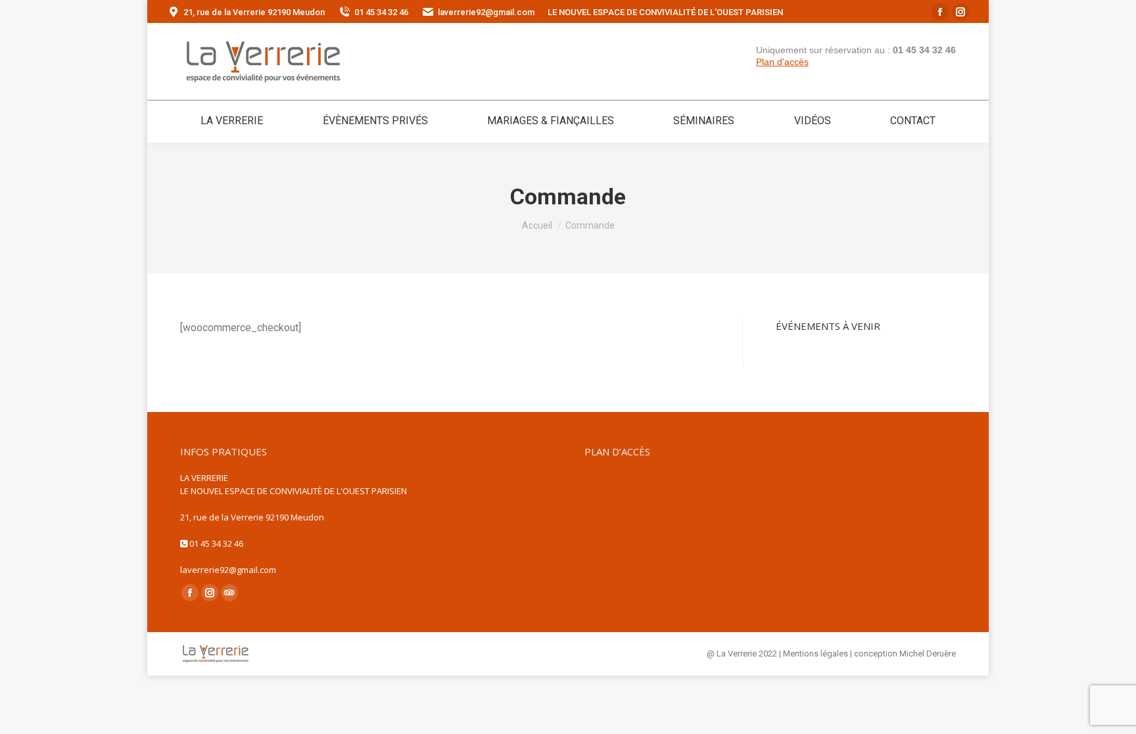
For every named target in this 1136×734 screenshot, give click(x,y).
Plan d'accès (782, 62)
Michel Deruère (927, 653)
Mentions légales (815, 653)
